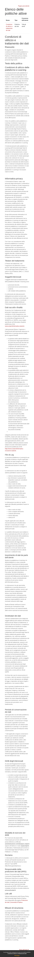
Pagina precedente (23, 6)
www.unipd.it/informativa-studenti (14, 326)
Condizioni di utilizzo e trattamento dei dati (17, 953)
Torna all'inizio (23, 949)
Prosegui (17, 955)
